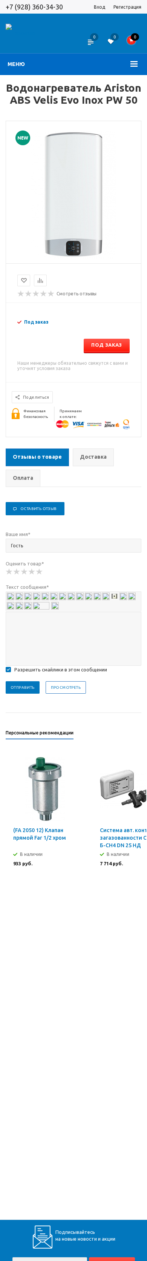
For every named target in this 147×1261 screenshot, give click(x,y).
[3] (24, 572)
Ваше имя (18, 534)
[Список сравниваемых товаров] (90, 47)
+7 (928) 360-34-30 (34, 7)
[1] (9, 572)
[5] (39, 572)
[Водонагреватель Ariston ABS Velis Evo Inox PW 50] (73, 257)
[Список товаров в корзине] (134, 42)
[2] (17, 572)
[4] (32, 572)
